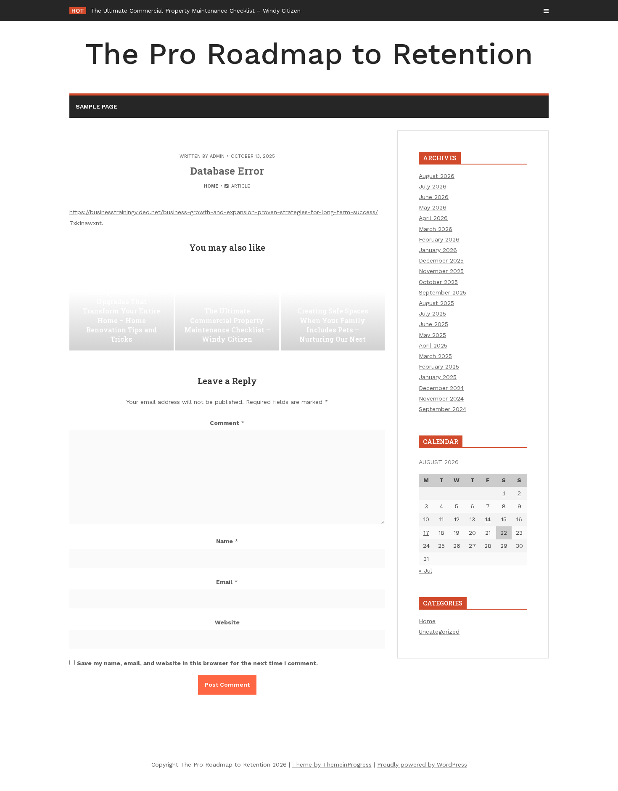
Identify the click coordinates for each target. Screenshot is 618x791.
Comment (227, 422)
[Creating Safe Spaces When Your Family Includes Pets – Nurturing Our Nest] (333, 308)
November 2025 (441, 271)
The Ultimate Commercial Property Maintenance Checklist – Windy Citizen (195, 10)
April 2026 (433, 218)
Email (227, 582)
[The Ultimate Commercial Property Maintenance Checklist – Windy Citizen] (227, 308)
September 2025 (442, 292)
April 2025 (433, 345)
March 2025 (435, 356)
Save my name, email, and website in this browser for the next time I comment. (197, 663)
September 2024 (442, 409)
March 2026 (435, 229)
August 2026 (436, 176)
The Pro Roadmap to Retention (309, 54)
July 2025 (432, 313)
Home (211, 186)
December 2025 (441, 260)
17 (426, 532)
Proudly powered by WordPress (422, 764)
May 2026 (432, 207)
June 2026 (434, 197)
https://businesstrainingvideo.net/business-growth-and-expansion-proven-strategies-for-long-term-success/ (223, 212)
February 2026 (439, 239)
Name (227, 541)
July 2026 (432, 186)
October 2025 (438, 282)
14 (488, 519)
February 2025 (439, 366)
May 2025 (432, 335)
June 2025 (433, 324)
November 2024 (441, 398)
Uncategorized (439, 631)
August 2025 (436, 303)
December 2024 (441, 388)
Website (227, 622)
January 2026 (438, 250)
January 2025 (438, 377)
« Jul (425, 570)
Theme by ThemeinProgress (332, 764)
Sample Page (96, 106)
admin (217, 156)
